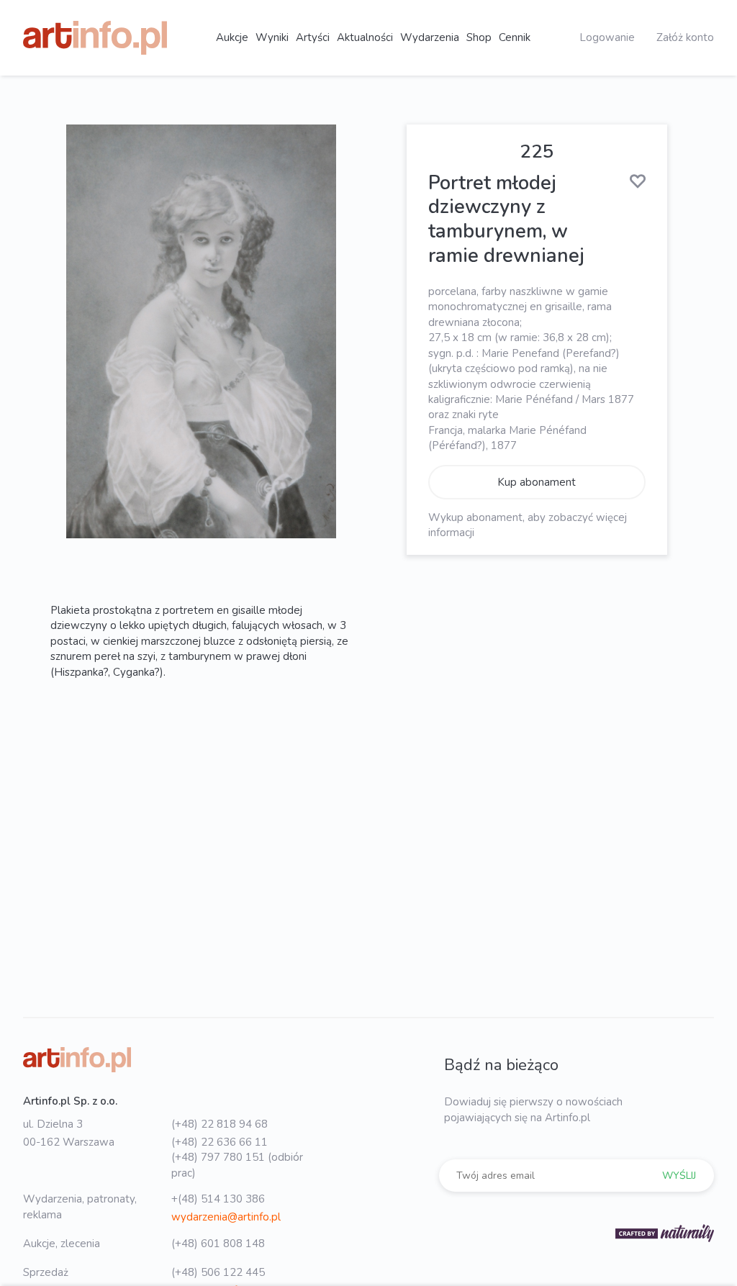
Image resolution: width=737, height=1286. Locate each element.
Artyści (313, 37)
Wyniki (272, 37)
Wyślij (679, 1175)
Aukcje (232, 37)
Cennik (514, 37)
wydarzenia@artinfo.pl (226, 1217)
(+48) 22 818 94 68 (219, 1124)
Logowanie (607, 37)
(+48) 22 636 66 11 (219, 1142)
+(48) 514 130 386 (218, 1199)
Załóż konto (685, 37)
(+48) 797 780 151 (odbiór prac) (237, 1164)
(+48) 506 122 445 (218, 1272)
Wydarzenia (429, 37)
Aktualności (365, 37)
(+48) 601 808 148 (218, 1243)
